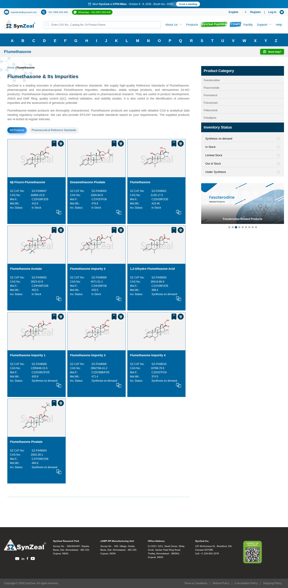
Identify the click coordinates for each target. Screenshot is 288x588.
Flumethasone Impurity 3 (88, 355)
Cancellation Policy (246, 583)
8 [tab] (253, 227)
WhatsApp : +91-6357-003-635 (94, 12)
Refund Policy (221, 583)
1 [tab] (229, 227)
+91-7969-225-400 (58, 12)
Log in (272, 12)
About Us (171, 24)
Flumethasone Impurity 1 (28, 355)
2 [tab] (233, 227)
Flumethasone (140, 182)
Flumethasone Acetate (26, 268)
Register (255, 12)
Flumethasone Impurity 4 (148, 355)
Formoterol (210, 95)
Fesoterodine (212, 80)
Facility (248, 24)
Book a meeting (181, 4)
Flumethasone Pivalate (26, 441)
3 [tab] (236, 227)
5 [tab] (243, 227)
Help (279, 24)
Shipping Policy (272, 583)
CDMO (235, 24)
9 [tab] (256, 227)
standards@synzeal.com (24, 12)
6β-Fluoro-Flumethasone (27, 182)
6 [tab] (246, 227)
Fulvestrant (211, 102)
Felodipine (210, 117)
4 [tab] (239, 227)
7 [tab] (249, 227)
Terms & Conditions (195, 583)
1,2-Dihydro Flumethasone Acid (153, 268)
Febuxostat (211, 110)
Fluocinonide (211, 87)
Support (262, 24)
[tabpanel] (242, 203)
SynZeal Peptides (214, 24)
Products (192, 24)
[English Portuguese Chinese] (233, 12)
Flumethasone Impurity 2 (88, 268)
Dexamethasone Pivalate (87, 182)
